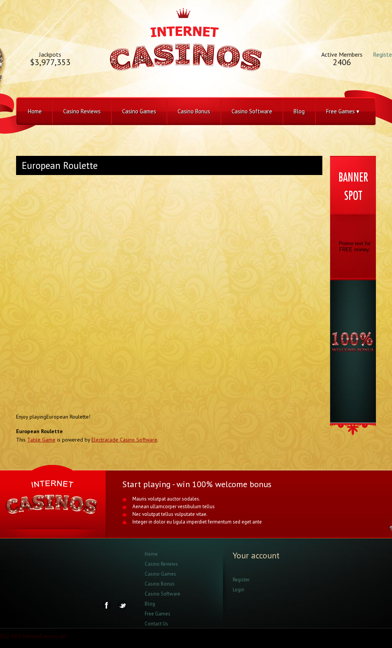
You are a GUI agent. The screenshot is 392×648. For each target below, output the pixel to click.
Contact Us (156, 623)
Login (238, 589)
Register (241, 579)
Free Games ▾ (342, 111)
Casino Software (252, 111)
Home (35, 111)
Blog (299, 111)
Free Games (157, 613)
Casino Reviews (82, 111)
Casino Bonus (194, 111)
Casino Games (139, 111)
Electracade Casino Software (124, 439)
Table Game (41, 439)
